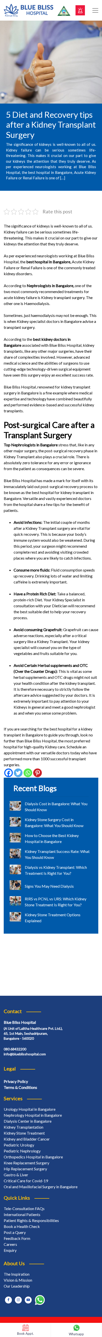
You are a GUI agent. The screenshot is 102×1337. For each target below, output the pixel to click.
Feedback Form (17, 1238)
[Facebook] (8, 772)
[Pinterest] (37, 772)
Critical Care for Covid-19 (26, 1180)
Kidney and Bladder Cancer (27, 1139)
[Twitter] (18, 772)
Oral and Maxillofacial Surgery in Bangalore (40, 1186)
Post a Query (15, 1232)
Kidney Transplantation (23, 1127)
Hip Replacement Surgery (25, 1168)
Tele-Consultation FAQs (24, 1208)
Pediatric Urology (19, 1145)
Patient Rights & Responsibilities (31, 1220)
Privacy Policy (16, 1081)
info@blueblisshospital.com (25, 1054)
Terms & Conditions (20, 1087)
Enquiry (10, 1250)
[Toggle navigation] (95, 10)
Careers (10, 1244)
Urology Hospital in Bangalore (29, 1109)
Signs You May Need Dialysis (49, 886)
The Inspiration (16, 1274)
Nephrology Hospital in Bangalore (33, 1115)
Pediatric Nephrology (22, 1150)
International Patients (22, 1214)
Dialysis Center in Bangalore (27, 1121)
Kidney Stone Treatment (24, 1133)
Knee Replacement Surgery (26, 1162)
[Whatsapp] (28, 772)
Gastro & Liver (16, 1174)
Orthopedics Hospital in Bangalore (33, 1156)
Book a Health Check (22, 1226)
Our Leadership (17, 1286)
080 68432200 (15, 1049)
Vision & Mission (18, 1280)
